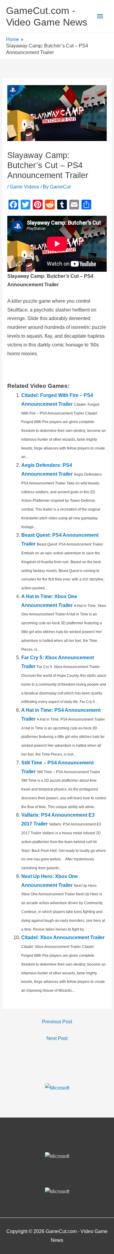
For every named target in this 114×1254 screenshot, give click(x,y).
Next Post (57, 1038)
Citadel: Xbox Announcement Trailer (63, 937)
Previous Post (57, 1021)
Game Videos (24, 186)
